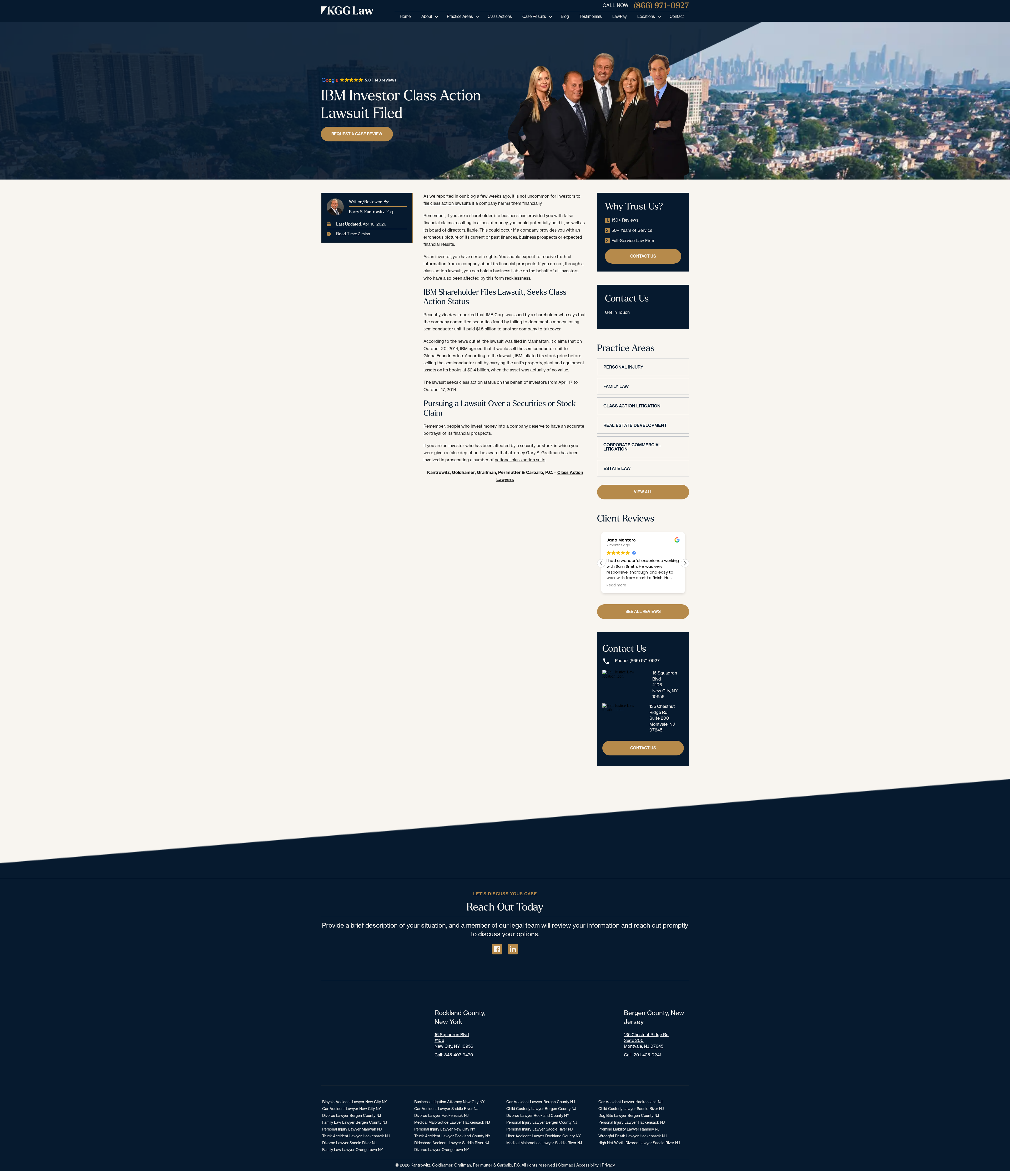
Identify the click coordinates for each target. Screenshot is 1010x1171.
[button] (685, 563)
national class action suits (520, 459)
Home (405, 16)
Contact (677, 16)
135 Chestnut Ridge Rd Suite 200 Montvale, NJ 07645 (662, 718)
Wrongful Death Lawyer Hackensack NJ (632, 1136)
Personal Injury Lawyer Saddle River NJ (539, 1129)
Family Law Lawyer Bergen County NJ (354, 1122)
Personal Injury (623, 367)
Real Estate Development (635, 425)
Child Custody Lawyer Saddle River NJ (631, 1108)
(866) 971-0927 (661, 5)
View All (643, 491)
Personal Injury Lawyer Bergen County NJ (541, 1122)
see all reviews (643, 611)
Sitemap (565, 1165)
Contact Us (643, 256)
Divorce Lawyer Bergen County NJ (351, 1115)
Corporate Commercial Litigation (632, 447)
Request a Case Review (356, 133)
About (426, 16)
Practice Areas (460, 16)
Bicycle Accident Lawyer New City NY (354, 1102)
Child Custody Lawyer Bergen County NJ (541, 1108)
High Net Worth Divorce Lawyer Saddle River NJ (639, 1143)
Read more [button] (616, 585)
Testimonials (590, 16)
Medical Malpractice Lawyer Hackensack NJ (452, 1122)
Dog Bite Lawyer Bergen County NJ (628, 1115)
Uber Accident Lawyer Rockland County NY (543, 1136)
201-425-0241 (647, 1054)
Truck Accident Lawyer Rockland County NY (452, 1136)
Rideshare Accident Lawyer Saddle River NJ (451, 1143)
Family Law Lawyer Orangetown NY (352, 1149)
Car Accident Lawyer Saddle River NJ (446, 1108)
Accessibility (587, 1165)
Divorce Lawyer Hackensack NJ (441, 1115)
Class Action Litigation (631, 405)
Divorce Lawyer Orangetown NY (441, 1149)
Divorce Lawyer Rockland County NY (537, 1115)
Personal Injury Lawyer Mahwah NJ (352, 1129)
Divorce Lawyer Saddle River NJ (349, 1143)
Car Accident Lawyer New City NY (351, 1108)
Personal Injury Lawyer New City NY (444, 1129)
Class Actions (500, 16)
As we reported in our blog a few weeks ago (466, 196)
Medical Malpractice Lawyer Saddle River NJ (544, 1143)
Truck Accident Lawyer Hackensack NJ (356, 1136)
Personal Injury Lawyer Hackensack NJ (631, 1122)
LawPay (619, 16)
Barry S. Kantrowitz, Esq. (371, 211)
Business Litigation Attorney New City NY (449, 1102)
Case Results (534, 16)
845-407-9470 (458, 1054)
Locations (646, 16)
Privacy (608, 1165)
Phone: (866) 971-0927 (637, 660)
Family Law (616, 386)
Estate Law (617, 468)
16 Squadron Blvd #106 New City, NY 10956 (665, 684)
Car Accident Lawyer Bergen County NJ (540, 1102)
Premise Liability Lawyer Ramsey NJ (629, 1129)
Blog (565, 16)
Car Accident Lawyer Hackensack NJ (630, 1102)
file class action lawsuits (447, 203)
